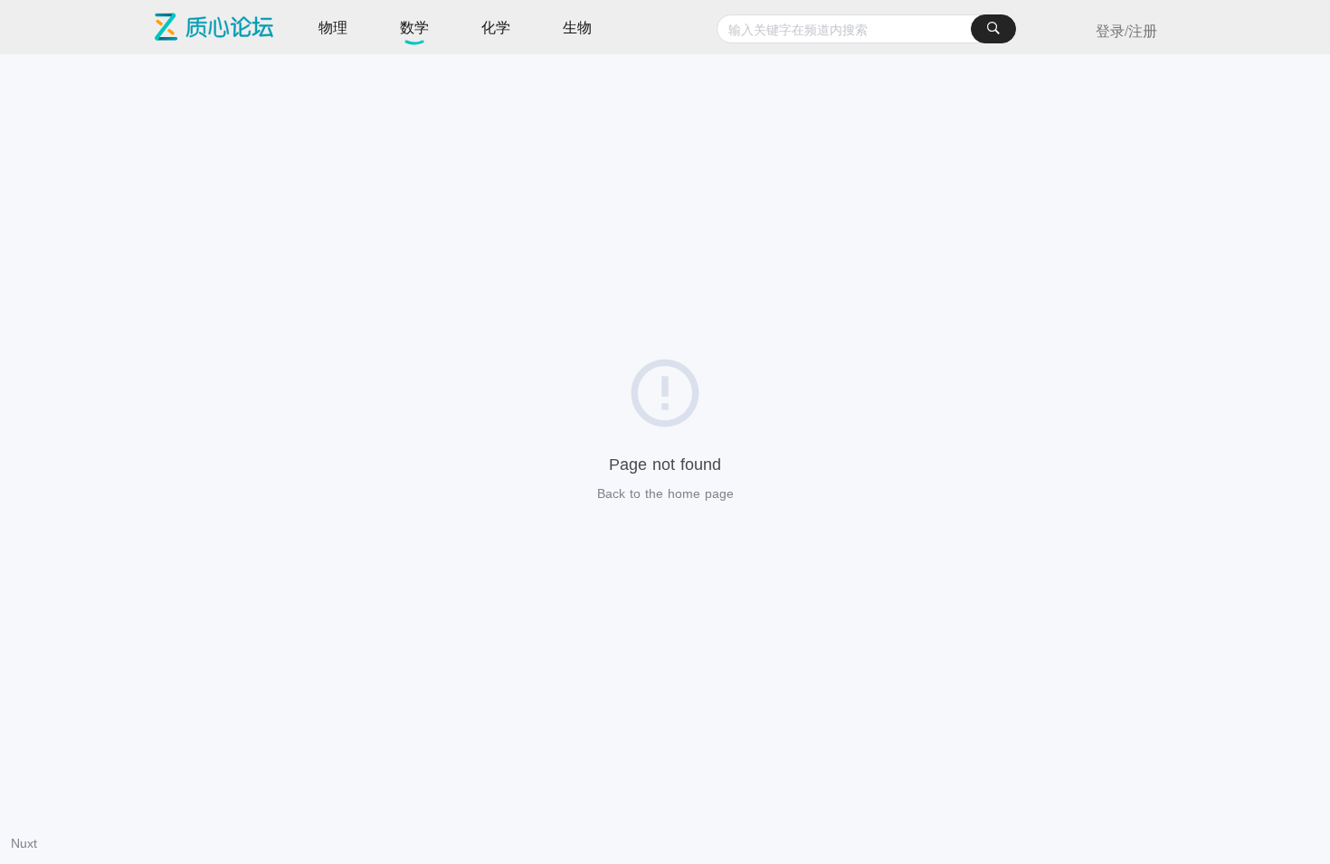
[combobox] (866, 28)
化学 (495, 26)
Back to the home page (665, 493)
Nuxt (24, 843)
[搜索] (993, 28)
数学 (414, 26)
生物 (577, 26)
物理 (332, 26)
